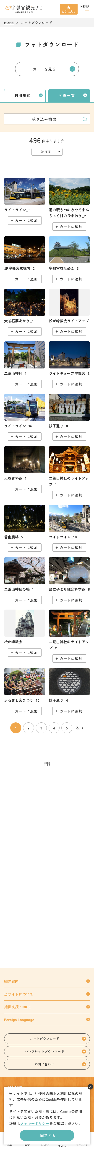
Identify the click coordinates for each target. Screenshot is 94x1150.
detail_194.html (24, 633)
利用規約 (22, 95)
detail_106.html (69, 204)
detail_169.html (69, 636)
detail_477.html (69, 580)
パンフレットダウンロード (44, 1051)
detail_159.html (24, 259)
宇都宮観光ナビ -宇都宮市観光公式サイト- (24, 9)
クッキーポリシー (34, 1123)
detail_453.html (69, 528)
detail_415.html (24, 312)
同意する (47, 1135)
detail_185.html (69, 691)
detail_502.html (24, 691)
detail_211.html (69, 259)
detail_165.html (24, 364)
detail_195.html (69, 312)
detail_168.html (69, 472)
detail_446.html (24, 201)
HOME (9, 22)
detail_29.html (24, 580)
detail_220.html (24, 469)
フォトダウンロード (44, 1038)
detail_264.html (69, 364)
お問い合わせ (44, 1064)
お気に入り (69, 11)
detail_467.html (24, 528)
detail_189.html (69, 417)
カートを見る (44, 69)
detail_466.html (24, 417)
